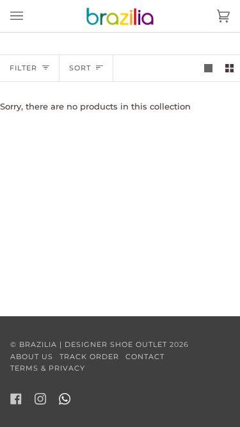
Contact (144, 356)
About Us (31, 356)
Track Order (89, 356)
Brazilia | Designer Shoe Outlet (93, 344)
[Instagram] (40, 399)
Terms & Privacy (47, 368)
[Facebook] (16, 399)
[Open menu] (29, 16)
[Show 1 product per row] (208, 68)
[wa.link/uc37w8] (64, 399)
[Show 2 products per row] (229, 68)
